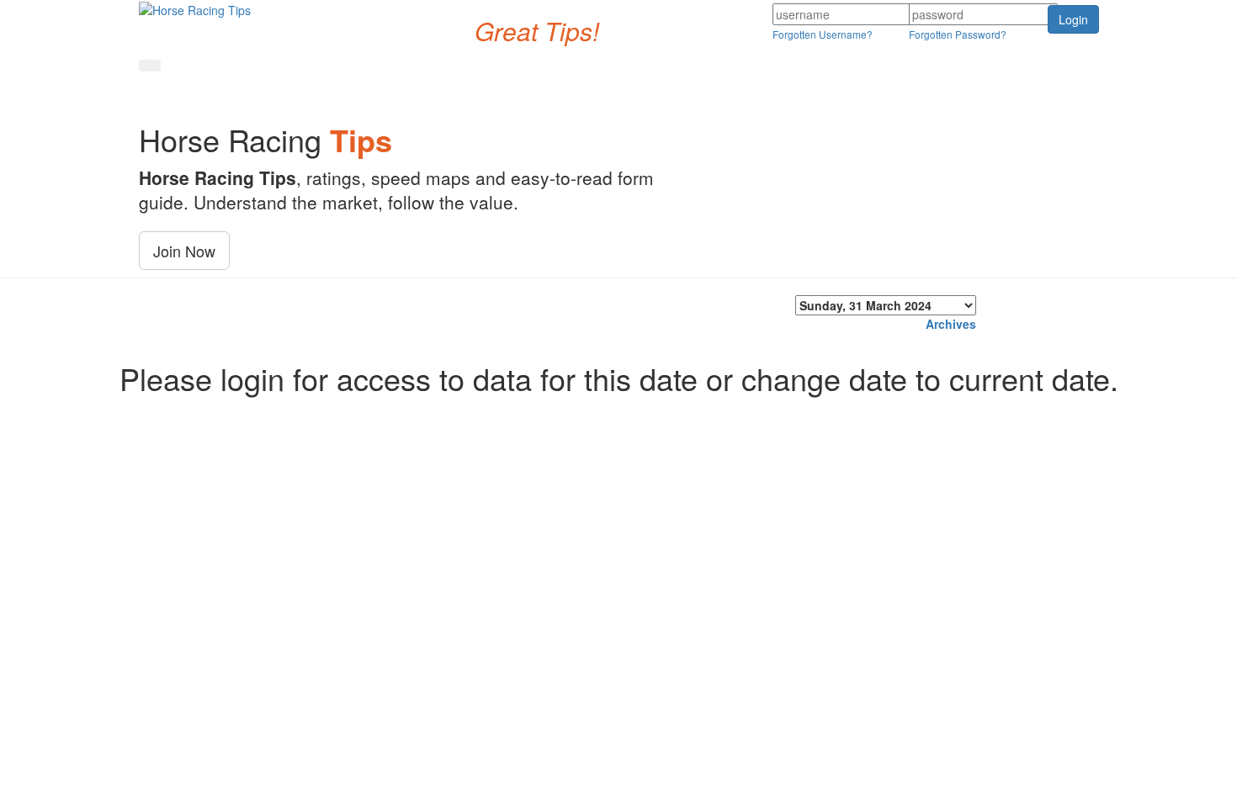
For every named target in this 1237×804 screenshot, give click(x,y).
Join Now (184, 251)
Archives (951, 323)
